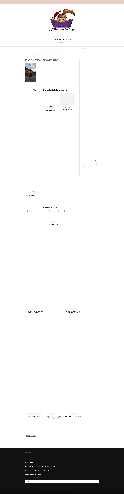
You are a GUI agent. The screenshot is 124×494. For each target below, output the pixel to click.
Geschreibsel (82, 49)
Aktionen (32, 191)
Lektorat (60, 49)
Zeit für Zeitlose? (67, 109)
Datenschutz (28, 452)
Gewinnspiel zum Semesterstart (73, 416)
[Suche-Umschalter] (98, 1)
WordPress (79, 492)
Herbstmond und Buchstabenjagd (50, 111)
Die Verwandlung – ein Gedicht (33, 474)
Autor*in (41, 49)
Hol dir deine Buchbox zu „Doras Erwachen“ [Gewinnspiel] (40, 466)
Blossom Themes (68, 492)
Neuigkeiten (71, 49)
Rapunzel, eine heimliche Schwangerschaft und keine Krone (40, 470)
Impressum (27, 456)
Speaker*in (50, 49)
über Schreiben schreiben (34, 414)
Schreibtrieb (62, 40)
